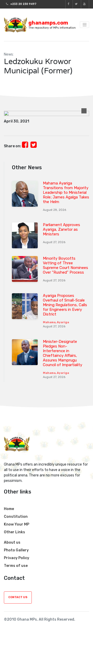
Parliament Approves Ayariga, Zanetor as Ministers (61, 229)
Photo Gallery (16, 550)
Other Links (14, 532)
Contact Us (17, 597)
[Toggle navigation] (84, 24)
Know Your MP (16, 524)
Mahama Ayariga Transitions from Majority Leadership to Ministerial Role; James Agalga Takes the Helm (66, 192)
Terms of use (16, 566)
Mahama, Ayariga (56, 322)
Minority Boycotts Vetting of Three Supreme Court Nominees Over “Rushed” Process (65, 265)
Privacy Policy (16, 558)
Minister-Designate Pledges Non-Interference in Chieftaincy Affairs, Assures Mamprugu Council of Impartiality (62, 353)
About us (12, 542)
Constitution (16, 516)
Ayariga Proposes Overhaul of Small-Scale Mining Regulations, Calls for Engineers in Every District (65, 305)
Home (9, 509)
